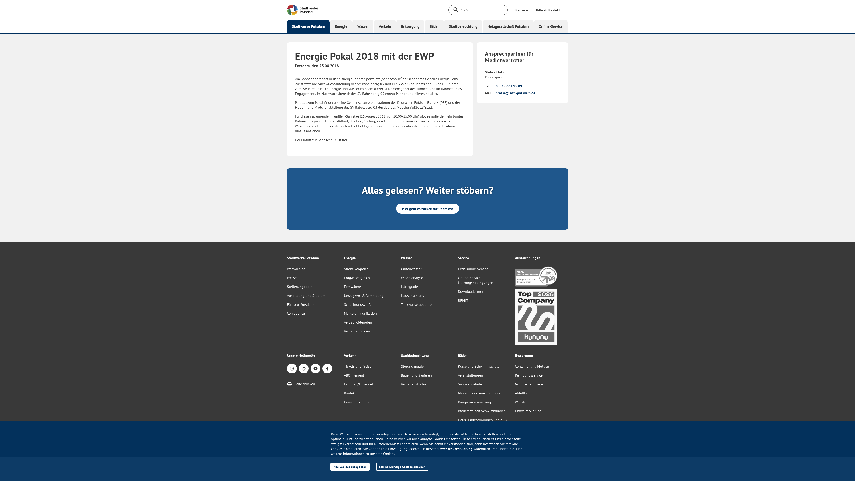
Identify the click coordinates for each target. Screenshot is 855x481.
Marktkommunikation (360, 313)
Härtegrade (409, 286)
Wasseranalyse (412, 277)
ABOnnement (354, 375)
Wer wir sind (296, 269)
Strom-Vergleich (356, 269)
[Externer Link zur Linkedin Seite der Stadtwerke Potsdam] (304, 368)
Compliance (296, 313)
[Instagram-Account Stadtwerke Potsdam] (292, 368)
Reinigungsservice (529, 375)
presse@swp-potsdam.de (515, 93)
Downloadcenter (470, 291)
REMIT (463, 300)
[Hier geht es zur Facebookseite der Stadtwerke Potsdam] (327, 368)
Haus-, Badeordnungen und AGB (482, 420)
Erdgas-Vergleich (357, 277)
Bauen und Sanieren (416, 375)
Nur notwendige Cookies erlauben (402, 467)
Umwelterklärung (357, 402)
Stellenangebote (299, 286)
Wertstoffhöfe (525, 402)
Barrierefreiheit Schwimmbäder (481, 411)
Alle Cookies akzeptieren (350, 467)
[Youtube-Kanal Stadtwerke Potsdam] (315, 368)
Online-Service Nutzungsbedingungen (475, 280)
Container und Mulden (532, 366)
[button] (548, 10)
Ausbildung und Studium (306, 295)
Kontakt (350, 393)
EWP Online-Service (473, 269)
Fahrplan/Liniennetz (359, 384)
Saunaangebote (470, 384)
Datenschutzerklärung (455, 448)
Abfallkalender (526, 393)
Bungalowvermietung (474, 402)
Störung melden (413, 366)
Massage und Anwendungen (479, 393)
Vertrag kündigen (357, 331)
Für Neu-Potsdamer (301, 304)
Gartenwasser (411, 269)
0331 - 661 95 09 (509, 86)
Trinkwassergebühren (417, 304)
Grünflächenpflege (529, 384)
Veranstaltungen (470, 375)
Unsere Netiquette (301, 355)
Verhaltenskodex (413, 384)
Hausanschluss (412, 295)
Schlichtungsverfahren (361, 304)
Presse (292, 277)
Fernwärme (352, 286)
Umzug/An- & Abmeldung (363, 295)
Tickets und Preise (357, 366)
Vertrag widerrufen (358, 322)
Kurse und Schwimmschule (478, 366)
